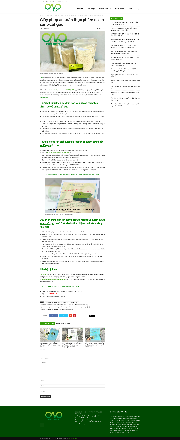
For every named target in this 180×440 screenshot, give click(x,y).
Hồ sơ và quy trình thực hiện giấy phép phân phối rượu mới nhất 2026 (125, 105)
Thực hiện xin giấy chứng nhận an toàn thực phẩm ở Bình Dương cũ (123, 64)
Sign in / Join (61, 1)
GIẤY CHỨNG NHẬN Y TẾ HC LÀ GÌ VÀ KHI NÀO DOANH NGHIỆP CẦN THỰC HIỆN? (124, 52)
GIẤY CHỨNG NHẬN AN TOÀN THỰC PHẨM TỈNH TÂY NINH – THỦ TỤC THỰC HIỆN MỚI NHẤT (72, 345)
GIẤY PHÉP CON (120, 9)
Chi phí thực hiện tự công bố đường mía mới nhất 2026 (125, 93)
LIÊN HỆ (131, 9)
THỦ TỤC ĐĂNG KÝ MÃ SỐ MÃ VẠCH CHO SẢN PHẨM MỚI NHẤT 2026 (124, 23)
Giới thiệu (91, 9)
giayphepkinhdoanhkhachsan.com (53, 279)
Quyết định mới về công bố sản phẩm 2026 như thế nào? (124, 76)
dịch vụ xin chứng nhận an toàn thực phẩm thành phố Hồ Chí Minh (58, 307)
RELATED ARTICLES (47, 323)
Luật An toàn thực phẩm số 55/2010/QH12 (61, 90)
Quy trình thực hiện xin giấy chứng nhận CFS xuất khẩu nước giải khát (125, 58)
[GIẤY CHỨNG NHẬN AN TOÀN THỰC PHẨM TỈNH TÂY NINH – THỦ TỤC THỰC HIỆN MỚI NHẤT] (72, 335)
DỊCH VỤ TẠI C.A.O (105, 9)
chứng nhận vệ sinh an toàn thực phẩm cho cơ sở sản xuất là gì (62, 302)
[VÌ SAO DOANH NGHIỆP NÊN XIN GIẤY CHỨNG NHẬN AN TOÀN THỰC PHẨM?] (50, 335)
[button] (138, 8)
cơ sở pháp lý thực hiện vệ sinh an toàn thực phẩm (53, 304)
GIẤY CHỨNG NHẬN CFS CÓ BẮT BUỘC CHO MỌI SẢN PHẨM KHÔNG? (125, 35)
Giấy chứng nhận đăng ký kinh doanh (58, 152)
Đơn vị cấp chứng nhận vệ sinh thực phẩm (87, 307)
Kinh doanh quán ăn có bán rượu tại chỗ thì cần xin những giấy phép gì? (124, 70)
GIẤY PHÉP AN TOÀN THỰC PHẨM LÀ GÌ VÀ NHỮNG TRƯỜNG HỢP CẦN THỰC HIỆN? (95, 345)
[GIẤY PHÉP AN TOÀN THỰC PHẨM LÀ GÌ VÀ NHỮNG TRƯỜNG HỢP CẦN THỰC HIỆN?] (95, 335)
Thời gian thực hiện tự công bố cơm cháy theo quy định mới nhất (125, 99)
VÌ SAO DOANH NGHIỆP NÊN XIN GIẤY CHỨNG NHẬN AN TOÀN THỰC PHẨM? (50, 345)
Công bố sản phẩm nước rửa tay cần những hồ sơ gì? (125, 87)
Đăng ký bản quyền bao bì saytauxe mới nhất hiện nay (125, 81)
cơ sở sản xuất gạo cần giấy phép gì (78, 304)
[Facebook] (66, 1)
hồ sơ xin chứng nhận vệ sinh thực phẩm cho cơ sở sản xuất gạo (57, 309)
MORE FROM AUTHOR (63, 323)
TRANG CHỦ (81, 9)
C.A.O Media (44, 274)
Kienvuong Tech (72, 438)
